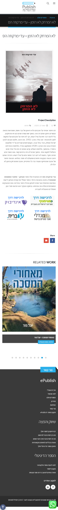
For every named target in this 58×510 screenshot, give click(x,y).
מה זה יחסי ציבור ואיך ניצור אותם (44, 439)
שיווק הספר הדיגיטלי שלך (47, 446)
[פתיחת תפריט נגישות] (3, 507)
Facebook (52, 240)
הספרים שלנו (42, 17)
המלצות (53, 405)
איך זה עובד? (51, 390)
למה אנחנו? (52, 394)
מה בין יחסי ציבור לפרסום (47, 435)
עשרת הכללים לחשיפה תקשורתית (44, 442)
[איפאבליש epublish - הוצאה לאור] (29, 7)
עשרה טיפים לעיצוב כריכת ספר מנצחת (42, 472)
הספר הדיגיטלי (45, 455)
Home (52, 17)
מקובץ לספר (51, 469)
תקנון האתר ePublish (48, 412)
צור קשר (48, 370)
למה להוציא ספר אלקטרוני (46, 465)
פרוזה (26, 125)
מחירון (53, 401)
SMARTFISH (13, 500)
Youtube (47, 487)
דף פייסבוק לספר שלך (48, 431)
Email (46, 240)
